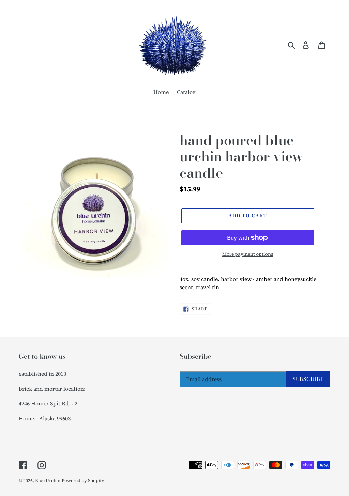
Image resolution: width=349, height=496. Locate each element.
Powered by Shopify (83, 480)
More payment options (247, 254)
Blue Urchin (47, 480)
